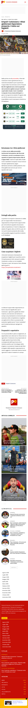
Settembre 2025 (6, 597)
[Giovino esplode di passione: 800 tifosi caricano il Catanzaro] (5, 552)
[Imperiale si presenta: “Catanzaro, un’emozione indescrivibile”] (5, 561)
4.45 (13, 117)
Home (2, 17)
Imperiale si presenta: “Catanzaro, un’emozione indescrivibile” (16, 562)
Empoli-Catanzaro (11, 383)
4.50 (13, 113)
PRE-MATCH (7, 17)
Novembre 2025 (6, 592)
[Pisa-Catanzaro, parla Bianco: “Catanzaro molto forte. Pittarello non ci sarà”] (14, 459)
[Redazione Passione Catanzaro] (2, 31)
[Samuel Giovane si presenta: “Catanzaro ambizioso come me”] (5, 515)
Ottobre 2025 (5, 595)
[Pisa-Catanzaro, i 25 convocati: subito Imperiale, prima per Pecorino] (14, 487)
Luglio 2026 (5, 575)
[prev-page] (2, 504)
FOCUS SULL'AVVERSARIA (14, 466)
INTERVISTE (14, 438)
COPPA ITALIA (11, 19)
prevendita (15, 78)
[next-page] (5, 504)
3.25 (10, 117)
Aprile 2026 (5, 581)
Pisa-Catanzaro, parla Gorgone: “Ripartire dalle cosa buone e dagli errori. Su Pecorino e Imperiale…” (14, 442)
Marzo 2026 (5, 584)
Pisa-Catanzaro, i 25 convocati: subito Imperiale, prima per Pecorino (14, 498)
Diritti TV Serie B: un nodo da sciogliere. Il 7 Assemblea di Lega (7, 391)
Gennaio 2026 (6, 588)
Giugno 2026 (5, 577)
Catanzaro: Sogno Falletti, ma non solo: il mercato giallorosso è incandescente (21, 391)
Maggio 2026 (5, 579)
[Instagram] (12, 704)
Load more (13, 567)
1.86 (7, 117)
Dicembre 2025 (6, 590)
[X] (19, 704)
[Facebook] (9, 704)
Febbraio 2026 (6, 586)
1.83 (7, 113)
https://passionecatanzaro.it (14, 409)
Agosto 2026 (5, 572)
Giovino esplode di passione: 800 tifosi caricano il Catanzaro (18, 552)
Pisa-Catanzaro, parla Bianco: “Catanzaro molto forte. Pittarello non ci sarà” (14, 469)
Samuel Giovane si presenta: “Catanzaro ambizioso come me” (17, 516)
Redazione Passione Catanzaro (13, 31)
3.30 (10, 113)
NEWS (16, 19)
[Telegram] (15, 704)
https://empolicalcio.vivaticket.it (11, 267)
